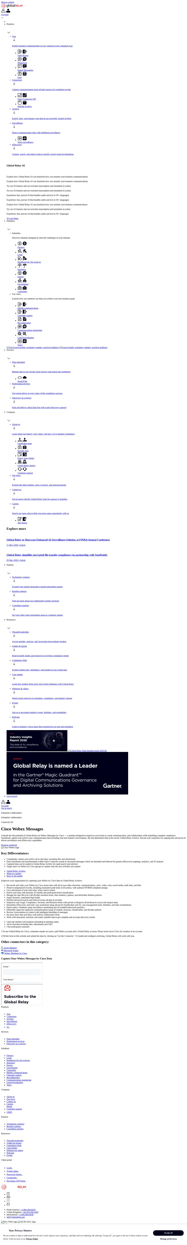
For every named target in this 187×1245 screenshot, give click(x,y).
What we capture (14, 873)
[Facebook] (8, 1205)
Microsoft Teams (10, 950)
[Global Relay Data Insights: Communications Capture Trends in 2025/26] (87, 750)
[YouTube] (8, 1197)
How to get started (14, 876)
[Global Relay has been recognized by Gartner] (67, 794)
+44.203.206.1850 (30, 1212)
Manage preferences (168, 1239)
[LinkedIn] (8, 1194)
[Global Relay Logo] (26, 1189)
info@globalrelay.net (16, 1217)
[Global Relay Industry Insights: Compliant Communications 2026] (37, 750)
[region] (93, 1234)
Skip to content (7, 2)
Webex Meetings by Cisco (15, 953)
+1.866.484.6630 (28, 1210)
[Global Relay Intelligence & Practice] (57, 347)
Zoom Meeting (10, 948)
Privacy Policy (32, 1239)
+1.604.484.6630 (25, 1214)
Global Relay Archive (16, 871)
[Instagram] (8, 1201)
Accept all (168, 1233)
